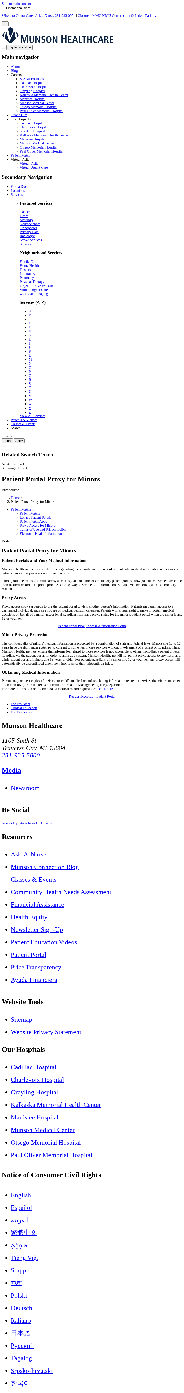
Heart (24, 216)
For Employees (21, 712)
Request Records (81, 696)
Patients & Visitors (24, 420)
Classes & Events (23, 424)
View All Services (32, 416)
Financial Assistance (37, 904)
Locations (18, 190)
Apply (19, 440)
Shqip (18, 1270)
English (21, 1195)
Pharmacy (27, 278)
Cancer (25, 212)
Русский (22, 1345)
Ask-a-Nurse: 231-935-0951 (55, 15)
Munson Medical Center (37, 103)
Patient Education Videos (44, 942)
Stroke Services (31, 240)
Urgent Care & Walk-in (36, 286)
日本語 (20, 1333)
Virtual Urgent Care (34, 167)
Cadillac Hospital (32, 83)
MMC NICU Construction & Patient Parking (124, 15)
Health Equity (29, 917)
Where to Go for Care (17, 15)
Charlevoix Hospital (34, 87)
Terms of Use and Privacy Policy (43, 529)
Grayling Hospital (32, 91)
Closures (84, 15)
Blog (14, 71)
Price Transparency (36, 967)
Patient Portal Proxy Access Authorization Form (92, 626)
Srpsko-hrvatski (32, 1370)
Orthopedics (28, 228)
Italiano (21, 1320)
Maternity (26, 220)
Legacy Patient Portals (35, 517)
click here (106, 689)
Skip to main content (16, 4)
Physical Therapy (32, 282)
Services (17, 194)
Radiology (27, 236)
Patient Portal (20, 155)
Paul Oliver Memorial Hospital (41, 111)
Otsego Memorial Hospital (38, 107)
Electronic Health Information (41, 533)
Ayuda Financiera (34, 979)
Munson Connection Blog (45, 866)
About (15, 67)
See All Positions (32, 79)
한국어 (20, 1383)
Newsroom (25, 787)
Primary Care (29, 232)
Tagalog (21, 1358)
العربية (20, 1220)
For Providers (20, 704)
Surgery (25, 244)
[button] (96, 93)
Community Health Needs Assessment (61, 891)
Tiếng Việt (24, 1257)
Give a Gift (19, 115)
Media (11, 770)
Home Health (29, 265)
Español (21, 1207)
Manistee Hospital (32, 99)
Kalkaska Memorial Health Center (44, 95)
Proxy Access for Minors (37, 525)
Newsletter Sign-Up (37, 929)
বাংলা (16, 1282)
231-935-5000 (21, 755)
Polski (19, 1295)
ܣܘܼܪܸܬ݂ (19, 1245)
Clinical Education (24, 708)
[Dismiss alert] (5, 23)
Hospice (25, 270)
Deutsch (21, 1307)
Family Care (28, 261)
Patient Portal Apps (33, 521)
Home (15, 498)
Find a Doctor (21, 186)
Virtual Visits (29, 163)
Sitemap (21, 1019)
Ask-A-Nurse (28, 854)
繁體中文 (24, 1232)
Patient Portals (21, 509)
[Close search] (3, 446)
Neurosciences (30, 224)
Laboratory (27, 274)
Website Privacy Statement (46, 1031)
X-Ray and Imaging (34, 294)
